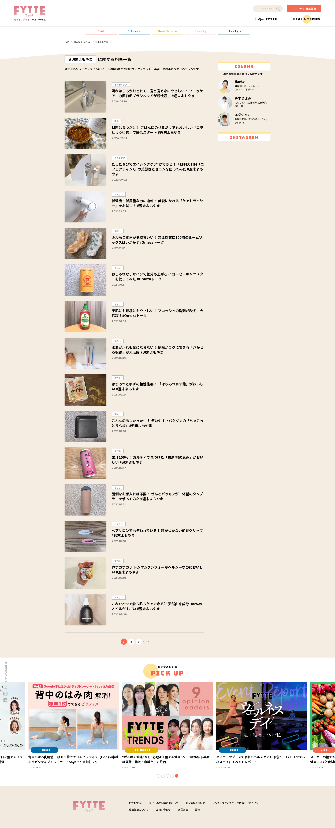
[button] (158, 776)
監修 (197, 809)
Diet (101, 31)
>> (147, 641)
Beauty (201, 31)
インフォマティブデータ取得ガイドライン (235, 803)
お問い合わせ (163, 809)
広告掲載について (139, 809)
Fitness (134, 31)
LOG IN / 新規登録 (304, 8)
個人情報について (195, 803)
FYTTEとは (135, 803)
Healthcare (167, 31)
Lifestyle (234, 31)
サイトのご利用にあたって (163, 803)
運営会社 (183, 809)
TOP (67, 41)
